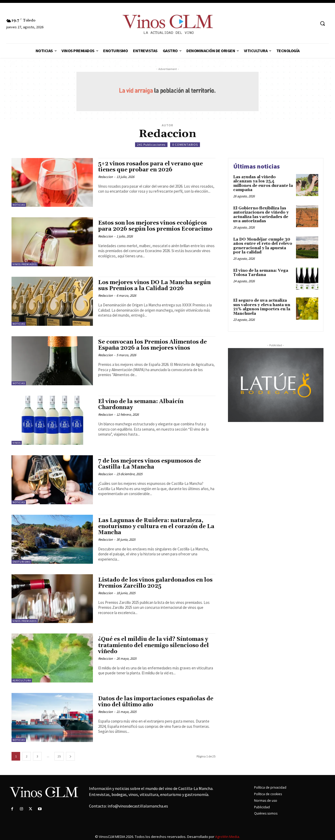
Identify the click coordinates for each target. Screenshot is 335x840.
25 (59, 756)
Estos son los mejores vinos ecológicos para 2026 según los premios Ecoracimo (155, 226)
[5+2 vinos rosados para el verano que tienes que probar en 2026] (52, 182)
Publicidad (262, 807)
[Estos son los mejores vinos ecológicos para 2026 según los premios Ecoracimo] (52, 241)
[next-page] (70, 756)
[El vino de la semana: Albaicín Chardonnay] (52, 420)
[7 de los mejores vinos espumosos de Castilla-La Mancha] (52, 479)
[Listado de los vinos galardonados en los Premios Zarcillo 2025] (52, 598)
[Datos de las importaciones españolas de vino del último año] (52, 717)
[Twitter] (30, 809)
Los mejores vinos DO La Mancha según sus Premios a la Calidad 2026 (154, 285)
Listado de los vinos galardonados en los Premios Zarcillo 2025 (155, 583)
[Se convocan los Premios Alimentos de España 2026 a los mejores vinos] (52, 360)
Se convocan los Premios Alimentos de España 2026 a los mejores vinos (152, 345)
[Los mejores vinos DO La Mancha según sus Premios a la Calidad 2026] (52, 301)
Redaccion (105, 177)
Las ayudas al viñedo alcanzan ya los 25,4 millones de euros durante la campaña (263, 184)
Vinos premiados (25, 264)
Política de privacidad (270, 787)
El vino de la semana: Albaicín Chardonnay (140, 404)
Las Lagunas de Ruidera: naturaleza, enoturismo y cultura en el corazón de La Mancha (156, 526)
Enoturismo (21, 561)
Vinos (17, 443)
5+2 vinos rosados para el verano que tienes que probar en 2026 (150, 166)
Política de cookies (268, 794)
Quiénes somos (265, 813)
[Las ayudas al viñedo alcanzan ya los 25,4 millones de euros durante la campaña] (307, 185)
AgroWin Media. (227, 836)
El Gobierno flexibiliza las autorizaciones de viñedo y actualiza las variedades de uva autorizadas (261, 215)
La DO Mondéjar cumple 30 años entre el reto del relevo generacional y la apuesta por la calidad (262, 246)
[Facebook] (12, 809)
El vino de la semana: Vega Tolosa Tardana (260, 273)
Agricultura (22, 680)
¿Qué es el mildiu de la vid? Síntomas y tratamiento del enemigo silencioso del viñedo (153, 645)
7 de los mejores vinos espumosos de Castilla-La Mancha (149, 464)
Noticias (19, 205)
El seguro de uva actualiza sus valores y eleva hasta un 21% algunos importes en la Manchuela (261, 307)
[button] (322, 23)
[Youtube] (40, 809)
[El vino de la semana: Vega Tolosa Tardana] (307, 279)
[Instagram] (21, 809)
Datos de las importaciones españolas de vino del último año (155, 701)
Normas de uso (265, 800)
